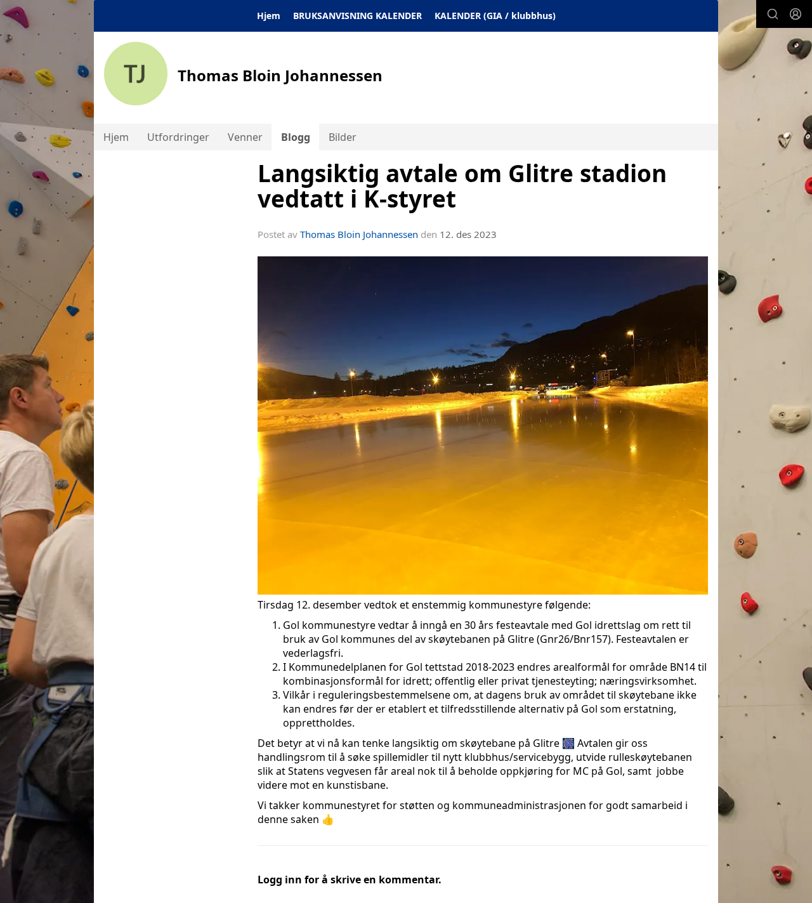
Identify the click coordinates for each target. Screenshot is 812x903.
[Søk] (772, 14)
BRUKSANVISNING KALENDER (357, 16)
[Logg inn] (795, 14)
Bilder (343, 137)
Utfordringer (178, 137)
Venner (245, 137)
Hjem (268, 16)
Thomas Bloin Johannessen (359, 234)
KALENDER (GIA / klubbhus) (495, 16)
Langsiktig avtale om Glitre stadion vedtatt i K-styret (462, 186)
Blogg (295, 137)
